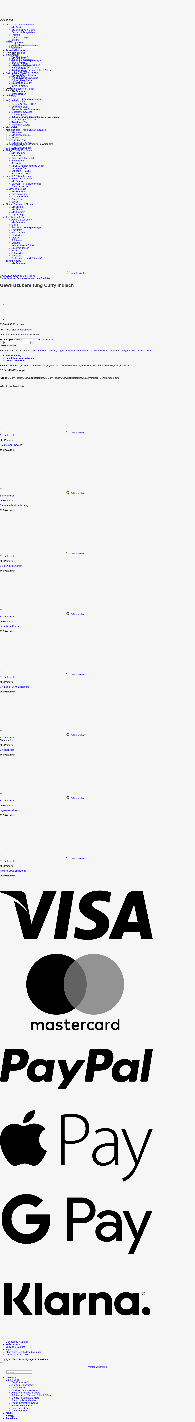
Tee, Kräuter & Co (15, 217)
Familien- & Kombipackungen (26, 60)
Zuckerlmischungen (21, 148)
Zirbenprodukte (13, 261)
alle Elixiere (17, 207)
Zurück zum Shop (20, 122)
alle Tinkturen (18, 212)
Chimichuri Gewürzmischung (14, 687)
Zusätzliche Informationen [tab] (20, 358)
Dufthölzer (16, 78)
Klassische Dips (19, 63)
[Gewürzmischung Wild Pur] (13, 319)
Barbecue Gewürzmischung (14, 505)
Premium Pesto (19, 71)
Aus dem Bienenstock (17, 50)
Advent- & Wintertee (21, 178)
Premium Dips (18, 68)
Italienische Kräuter (10, 626)
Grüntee (15, 237)
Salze (14, 127)
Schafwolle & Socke (16, 189)
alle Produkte (18, 53)
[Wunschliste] (1, 428)
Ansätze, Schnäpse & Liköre (20, 24)
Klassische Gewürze (21, 112)
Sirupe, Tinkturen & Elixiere (19, 204)
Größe (3, 339)
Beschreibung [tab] (13, 355)
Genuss (140, 350)
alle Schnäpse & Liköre (23, 30)
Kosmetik (16, 163)
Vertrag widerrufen (97, 1367)
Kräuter (15, 40)
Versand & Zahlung (15, 1347)
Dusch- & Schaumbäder (23, 158)
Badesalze (16, 155)
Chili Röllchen (7, 750)
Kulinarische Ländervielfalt (24, 117)
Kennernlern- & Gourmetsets (25, 109)
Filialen (9, 1413)
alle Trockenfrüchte (21, 135)
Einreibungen (18, 160)
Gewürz (149, 350)
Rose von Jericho (20, 86)
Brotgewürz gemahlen (11, 566)
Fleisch (131, 350)
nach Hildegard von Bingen (25, 45)
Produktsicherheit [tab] (15, 360)
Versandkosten (24, 329)
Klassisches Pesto (20, 65)
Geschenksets (18, 83)
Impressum (11, 1349)
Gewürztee (16, 235)
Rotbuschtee (17, 250)
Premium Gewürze (20, 125)
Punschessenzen (20, 186)
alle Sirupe (16, 209)
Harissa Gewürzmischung (13, 871)
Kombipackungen (20, 37)
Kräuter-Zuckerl (19, 145)
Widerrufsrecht (13, 1344)
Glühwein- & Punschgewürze (26, 184)
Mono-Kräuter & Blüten (23, 245)
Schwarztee (17, 253)
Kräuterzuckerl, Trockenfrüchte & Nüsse (31, 70)
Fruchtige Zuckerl (20, 140)
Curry (14, 96)
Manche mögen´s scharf (23, 119)
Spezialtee (16, 255)
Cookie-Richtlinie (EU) (17, 1354)
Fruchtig (15, 35)
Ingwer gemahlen (9, 810)
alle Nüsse (16, 132)
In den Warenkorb (8, 346)
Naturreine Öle (18, 168)
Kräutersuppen (18, 114)
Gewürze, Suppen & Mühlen (20, 89)
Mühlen (15, 122)
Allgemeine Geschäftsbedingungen (23, 1352)
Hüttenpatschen (19, 194)
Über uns (11, 52)
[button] (9, 42)
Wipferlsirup (17, 214)
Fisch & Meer (18, 101)
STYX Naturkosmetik (22, 173)
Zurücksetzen (47, 339)
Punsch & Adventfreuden (18, 176)
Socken (15, 202)
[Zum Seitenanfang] (1, 1362)
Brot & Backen (18, 94)
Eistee (14, 225)
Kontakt (10, 90)
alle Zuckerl (17, 137)
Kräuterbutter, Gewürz (11, 445)
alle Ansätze (17, 27)
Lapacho (15, 243)
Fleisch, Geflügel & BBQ (23, 104)
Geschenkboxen (19, 81)
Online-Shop (12, 1380)
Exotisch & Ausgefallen (23, 32)
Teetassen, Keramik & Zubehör (27, 258)
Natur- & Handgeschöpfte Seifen (27, 166)
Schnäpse (16, 47)
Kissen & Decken (20, 196)
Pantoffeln (16, 199)
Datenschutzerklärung (17, 1342)
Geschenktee (18, 232)
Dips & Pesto (12, 55)
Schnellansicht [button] (7, 435)
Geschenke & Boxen (16, 73)
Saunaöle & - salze (21, 171)
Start (2, 278)
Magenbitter (17, 42)
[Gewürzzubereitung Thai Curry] (13, 304)
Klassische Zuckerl (21, 142)
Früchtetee (16, 230)
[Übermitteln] (7, 1375)
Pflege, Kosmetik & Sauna (24, 78)
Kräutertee (16, 240)
